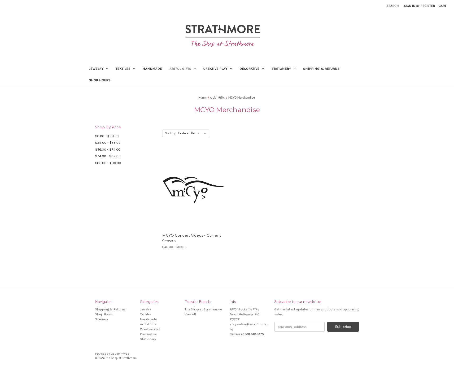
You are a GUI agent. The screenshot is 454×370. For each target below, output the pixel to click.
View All (190, 314)
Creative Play (215, 68)
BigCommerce (120, 353)
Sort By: (170, 133)
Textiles (123, 68)
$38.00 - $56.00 (108, 142)
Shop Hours (99, 80)
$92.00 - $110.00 (108, 163)
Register (427, 6)
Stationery (281, 68)
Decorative (249, 68)
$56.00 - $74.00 (107, 149)
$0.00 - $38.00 (107, 136)
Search (393, 6)
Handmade (152, 68)
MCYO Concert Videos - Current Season (191, 238)
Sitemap (101, 319)
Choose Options (193, 194)
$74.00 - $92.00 (108, 156)
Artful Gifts (180, 68)
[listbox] (193, 133)
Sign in (409, 6)
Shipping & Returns (321, 68)
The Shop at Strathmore (203, 309)
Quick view (189, 185)
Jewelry (96, 68)
